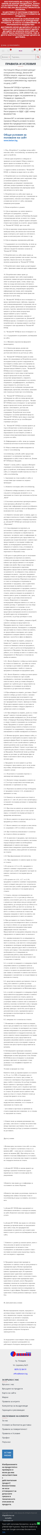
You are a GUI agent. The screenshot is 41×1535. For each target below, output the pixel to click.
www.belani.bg (10, 140)
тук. (4, 1532)
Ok (38, 1523)
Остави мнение (7, 1454)
